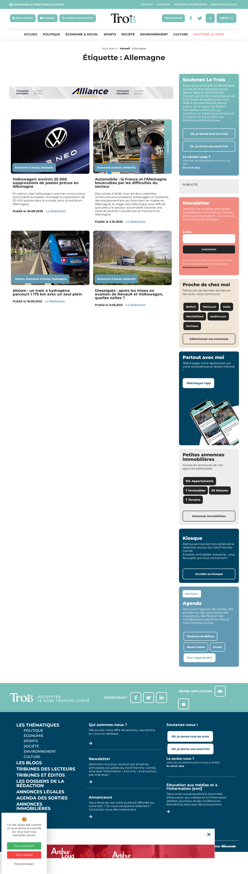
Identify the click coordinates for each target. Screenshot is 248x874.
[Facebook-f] (191, 18)
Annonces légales (224, 4)
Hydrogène (59, 279)
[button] (209, 834)
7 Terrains (193, 499)
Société (128, 34)
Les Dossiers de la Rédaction (40, 783)
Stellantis (47, 167)
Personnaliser (24, 864)
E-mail (187, 232)
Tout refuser (24, 855)
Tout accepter (24, 846)
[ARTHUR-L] (124, 851)
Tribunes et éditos (40, 775)
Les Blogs (29, 763)
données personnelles (195, 267)
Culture (180, 34)
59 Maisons (219, 490)
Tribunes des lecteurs (45, 769)
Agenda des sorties (42, 798)
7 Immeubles (196, 490)
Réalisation (220, 846)
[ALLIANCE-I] (91, 112)
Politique (51, 34)
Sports (110, 34)
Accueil (31, 34)
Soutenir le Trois (208, 34)
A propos (163, 4)
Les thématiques (37, 725)
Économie (34, 735)
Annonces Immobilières (190, 4)
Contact (147, 4)
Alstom (20, 279)
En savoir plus (191, 167)
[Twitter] (200, 18)
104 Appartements (200, 481)
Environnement (154, 34)
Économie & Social (82, 34)
